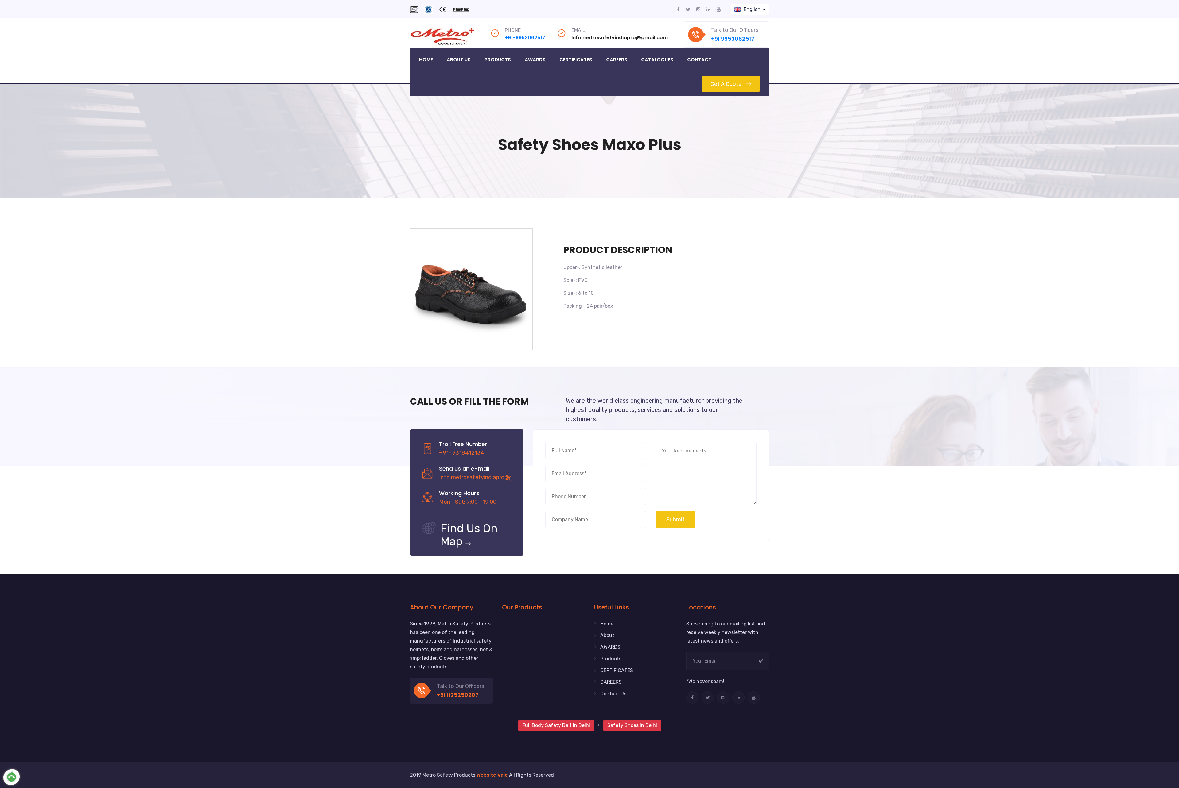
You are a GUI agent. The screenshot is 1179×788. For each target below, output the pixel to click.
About (607, 635)
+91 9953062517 (732, 39)
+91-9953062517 (525, 37)
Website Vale (492, 775)
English (752, 9)
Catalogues (657, 59)
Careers (616, 59)
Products (497, 59)
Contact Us (613, 694)
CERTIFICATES (616, 670)
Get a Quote (725, 84)
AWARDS (610, 647)
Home (426, 59)
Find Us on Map (469, 534)
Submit (675, 519)
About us (459, 59)
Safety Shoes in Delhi (632, 725)
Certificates (575, 59)
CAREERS (611, 682)
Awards (535, 59)
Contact (699, 59)
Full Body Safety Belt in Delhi (556, 725)
